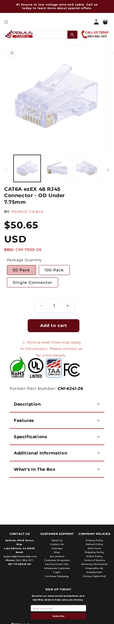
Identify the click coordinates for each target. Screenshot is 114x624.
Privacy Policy (94, 540)
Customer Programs (56, 560)
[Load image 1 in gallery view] (27, 168)
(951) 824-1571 (24, 560)
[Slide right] (108, 170)
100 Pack (54, 270)
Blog (57, 552)
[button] (6, 22)
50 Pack (21, 270)
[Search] (72, 34)
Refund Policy (94, 544)
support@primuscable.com (20, 556)
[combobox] (56, 34)
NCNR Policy (94, 556)
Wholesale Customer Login (57, 570)
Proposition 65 (94, 568)
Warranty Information (94, 564)
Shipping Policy (94, 552)
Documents (57, 556)
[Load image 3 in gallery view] (86, 168)
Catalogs (57, 548)
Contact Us (57, 544)
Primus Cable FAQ (94, 576)
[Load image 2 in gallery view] (57, 168)
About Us (57, 540)
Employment (94, 572)
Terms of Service (94, 560)
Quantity (15, 294)
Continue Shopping (57, 576)
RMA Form (94, 548)
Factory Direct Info (57, 564)
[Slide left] (6, 170)
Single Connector (32, 282)
